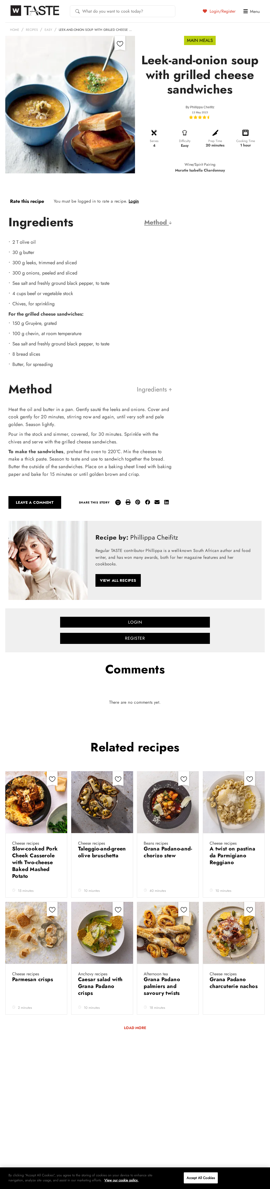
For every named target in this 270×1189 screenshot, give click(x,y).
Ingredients (153, 389)
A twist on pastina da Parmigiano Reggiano (232, 855)
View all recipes (118, 580)
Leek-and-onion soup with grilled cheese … (95, 29)
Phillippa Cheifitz (202, 107)
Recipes (32, 29)
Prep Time (215, 141)
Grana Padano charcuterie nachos (234, 983)
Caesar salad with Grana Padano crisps (100, 986)
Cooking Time (245, 141)
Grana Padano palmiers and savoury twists (162, 986)
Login (134, 201)
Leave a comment (35, 502)
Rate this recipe (27, 201)
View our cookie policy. (121, 1180)
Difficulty (184, 141)
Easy (48, 29)
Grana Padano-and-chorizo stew (168, 852)
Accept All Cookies (201, 1177)
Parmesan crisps (33, 979)
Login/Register (221, 11)
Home (14, 29)
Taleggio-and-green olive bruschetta (102, 852)
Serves (154, 141)
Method (156, 222)
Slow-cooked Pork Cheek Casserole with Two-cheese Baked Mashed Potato (35, 862)
